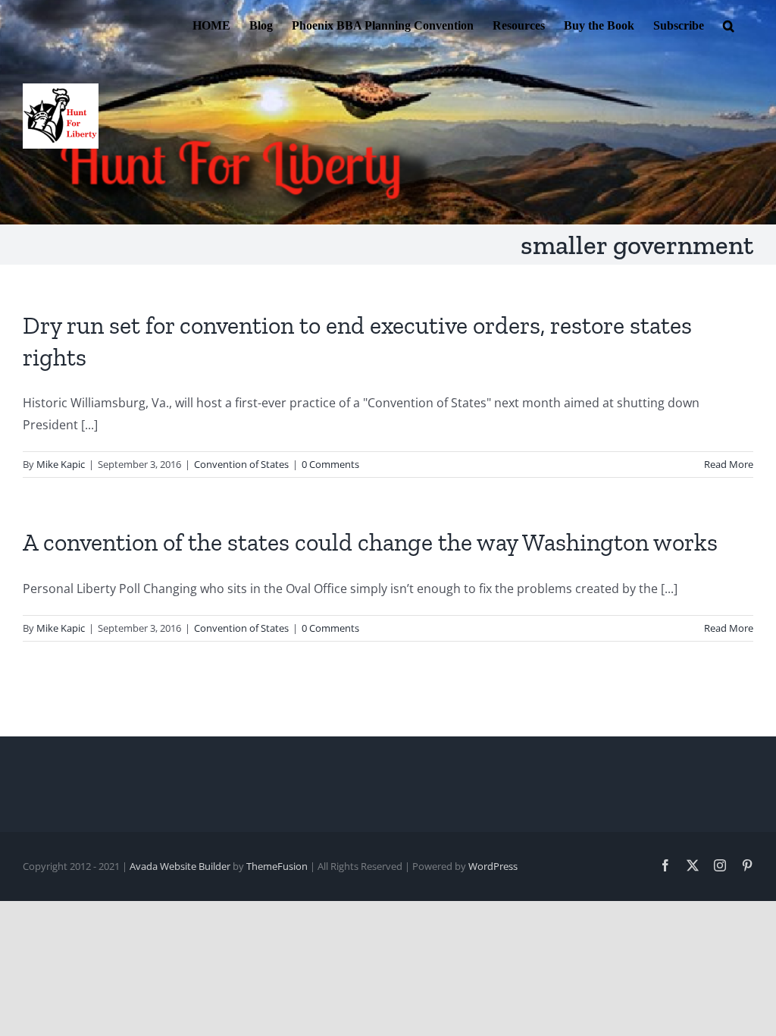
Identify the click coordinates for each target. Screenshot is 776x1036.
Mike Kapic (60, 464)
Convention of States (241, 464)
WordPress (493, 866)
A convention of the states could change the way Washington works (370, 542)
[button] (728, 24)
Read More (728, 464)
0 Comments (330, 464)
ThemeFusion (277, 866)
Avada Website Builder (180, 866)
